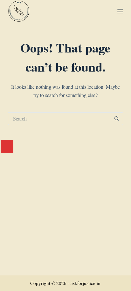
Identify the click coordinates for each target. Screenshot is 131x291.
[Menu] (120, 11)
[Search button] (116, 118)
